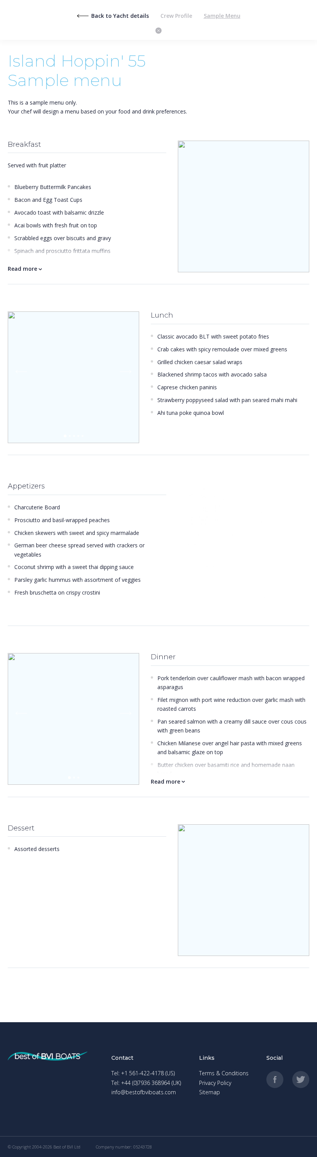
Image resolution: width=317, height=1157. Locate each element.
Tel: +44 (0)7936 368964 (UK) (146, 1083)
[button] (65, 436)
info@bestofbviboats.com (143, 1092)
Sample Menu (222, 15)
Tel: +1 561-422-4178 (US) (143, 1073)
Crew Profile (176, 15)
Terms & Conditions (224, 1073)
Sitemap (209, 1092)
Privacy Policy (215, 1083)
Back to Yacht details (120, 15)
